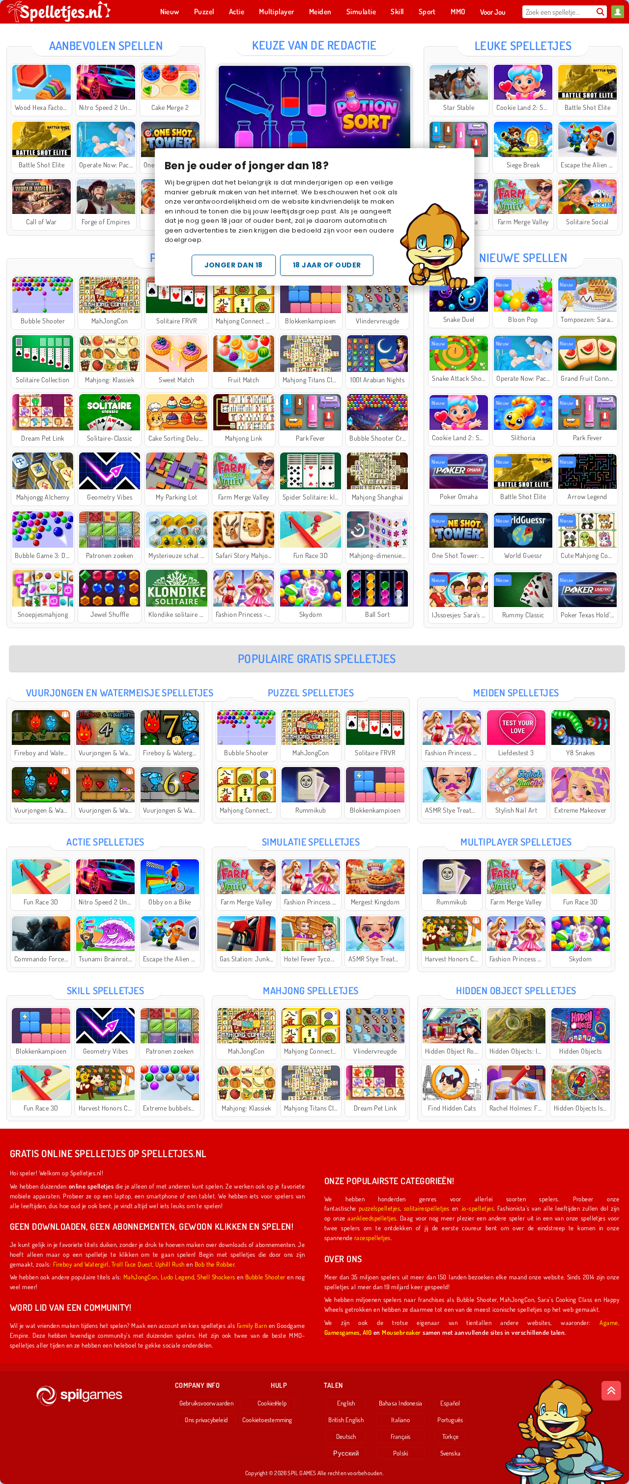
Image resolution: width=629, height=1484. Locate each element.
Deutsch (346, 1436)
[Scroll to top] (611, 1391)
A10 (367, 1332)
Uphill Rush (169, 1264)
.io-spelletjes (477, 1208)
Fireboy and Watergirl (81, 1264)
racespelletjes (372, 1237)
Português (450, 1420)
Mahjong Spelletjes (311, 990)
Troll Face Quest (132, 1264)
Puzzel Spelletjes (311, 692)
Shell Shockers (216, 1276)
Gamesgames (342, 1332)
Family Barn (252, 1325)
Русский (346, 1453)
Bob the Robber (215, 1264)
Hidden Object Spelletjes (516, 990)
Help (280, 1403)
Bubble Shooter (265, 1276)
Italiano (400, 1420)
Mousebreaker (401, 1332)
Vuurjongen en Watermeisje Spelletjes (119, 692)
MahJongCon (140, 1276)
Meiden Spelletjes (516, 692)
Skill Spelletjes (105, 990)
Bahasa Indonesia (401, 1403)
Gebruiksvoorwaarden (206, 1403)
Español (450, 1403)
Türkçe (450, 1436)
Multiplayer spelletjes (516, 841)
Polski (400, 1453)
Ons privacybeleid (206, 1420)
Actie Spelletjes (105, 841)
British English (345, 1420)
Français (401, 1436)
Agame (609, 1322)
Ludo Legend (177, 1276)
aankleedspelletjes (372, 1218)
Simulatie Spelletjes (311, 841)
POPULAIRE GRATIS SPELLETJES (317, 658)
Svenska (450, 1453)
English (346, 1403)
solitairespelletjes (427, 1208)
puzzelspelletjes (379, 1208)
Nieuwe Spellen (523, 257)
